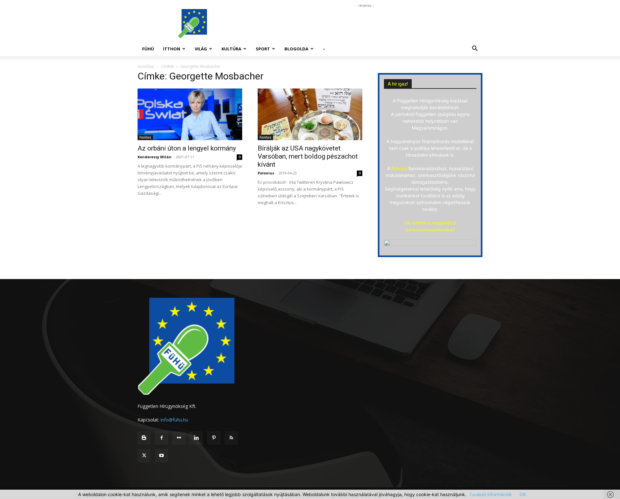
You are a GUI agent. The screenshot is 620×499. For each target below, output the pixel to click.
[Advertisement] (364, 23)
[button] (474, 49)
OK (523, 494)
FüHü (148, 49)
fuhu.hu (399, 168)
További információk (490, 494)
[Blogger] (144, 437)
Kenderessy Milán (154, 156)
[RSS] (231, 437)
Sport (263, 49)
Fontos (145, 137)
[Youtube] (161, 455)
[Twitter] (144, 455)
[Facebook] (161, 437)
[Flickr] (178, 437)
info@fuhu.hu (174, 420)
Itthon (171, 49)
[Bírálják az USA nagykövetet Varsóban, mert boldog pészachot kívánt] (310, 114)
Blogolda (296, 49)
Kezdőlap (146, 66)
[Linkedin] (196, 437)
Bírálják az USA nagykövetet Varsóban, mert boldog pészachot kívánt (308, 156)
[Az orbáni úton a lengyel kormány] (190, 114)
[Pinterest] (213, 437)
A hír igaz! (398, 84)
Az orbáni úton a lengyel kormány (187, 148)
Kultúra (231, 49)
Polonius (266, 173)
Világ (201, 49)
